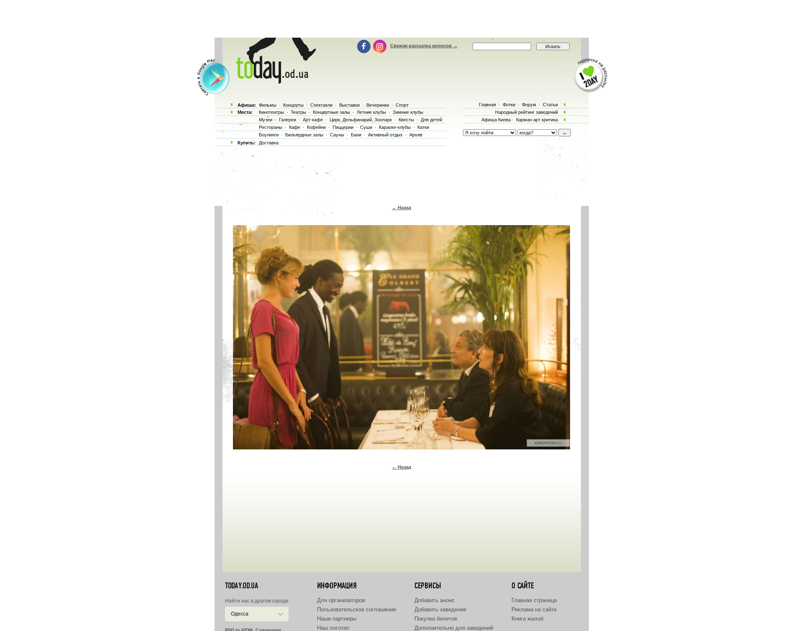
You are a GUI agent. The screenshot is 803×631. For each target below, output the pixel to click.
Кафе (294, 127)
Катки (423, 127)
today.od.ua (241, 585)
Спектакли (321, 105)
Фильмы (267, 105)
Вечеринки (377, 105)
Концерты (293, 105)
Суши (366, 127)
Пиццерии (342, 127)
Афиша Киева (496, 119)
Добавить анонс (434, 600)
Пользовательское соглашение (356, 609)
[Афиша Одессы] (274, 81)
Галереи (287, 119)
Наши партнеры (336, 619)
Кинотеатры (271, 112)
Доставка (269, 142)
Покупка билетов (435, 619)
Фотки (509, 104)
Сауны (337, 134)
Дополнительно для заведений (453, 628)
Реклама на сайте (534, 609)
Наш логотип (333, 628)
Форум (529, 104)
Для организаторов (341, 600)
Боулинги (269, 134)
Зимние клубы (408, 112)
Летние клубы (371, 112)
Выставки (349, 105)
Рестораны (270, 127)
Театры (298, 112)
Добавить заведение (440, 609)
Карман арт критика (537, 119)
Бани (356, 134)
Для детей (431, 119)
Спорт (402, 105)
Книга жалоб (527, 619)
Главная (487, 104)
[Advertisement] (401, 19)
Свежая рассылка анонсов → (424, 45)
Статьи (550, 104)
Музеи (265, 119)
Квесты (406, 119)
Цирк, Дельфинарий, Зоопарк (361, 119)
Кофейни (316, 127)
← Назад (401, 207)
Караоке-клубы (395, 127)
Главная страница (534, 600)
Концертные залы (331, 112)
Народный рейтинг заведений (526, 112)
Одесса (239, 614)
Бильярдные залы (304, 134)
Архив (415, 134)
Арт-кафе (313, 119)
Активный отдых (385, 134)
